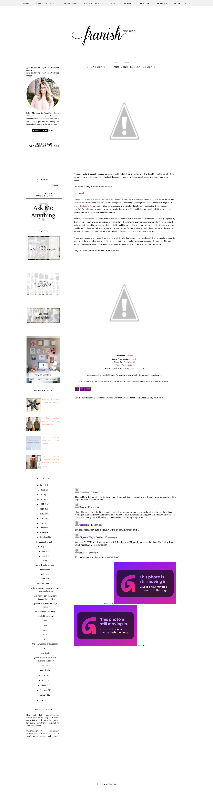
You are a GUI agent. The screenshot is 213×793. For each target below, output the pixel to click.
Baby (114, 3)
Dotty (83, 200)
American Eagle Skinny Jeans (93, 398)
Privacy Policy (183, 3)
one (45, 621)
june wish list (45, 670)
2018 (42, 500)
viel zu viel (45, 579)
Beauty (128, 3)
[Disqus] (125, 445)
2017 (42, 504)
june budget (45, 570)
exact (134, 359)
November (44, 532)
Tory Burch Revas (156, 398)
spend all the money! (45, 616)
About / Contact (46, 3)
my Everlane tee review (88, 219)
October (43, 537)
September (44, 542)
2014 (42, 519)
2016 (42, 509)
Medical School (94, 3)
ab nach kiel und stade (45, 565)
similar (130, 365)
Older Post (141, 645)
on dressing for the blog (45, 612)
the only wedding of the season (45, 644)
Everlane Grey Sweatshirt (124, 398)
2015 (42, 514)
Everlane (145, 177)
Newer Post (109, 603)
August (44, 547)
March (44, 685)
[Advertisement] (40, 751)
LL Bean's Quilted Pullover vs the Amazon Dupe (50, 421)
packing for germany (45, 583)
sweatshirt (152, 225)
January (43, 695)
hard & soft (45, 653)
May (44, 676)
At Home (145, 3)
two (45, 625)
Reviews (162, 3)
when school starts (81, 206)
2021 (42, 485)
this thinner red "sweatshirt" (102, 200)
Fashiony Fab (110, 784)
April (44, 681)
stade (45, 560)
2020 (43, 490)
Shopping (145, 398)
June (44, 556)
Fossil (138, 398)
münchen (45, 574)
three (45, 630)
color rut (45, 666)
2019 (42, 495)
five (45, 639)
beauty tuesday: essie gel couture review (50, 440)
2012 (42, 701)
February (44, 690)
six (45, 648)
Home (26, 3)
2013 (42, 523)
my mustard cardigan (129, 232)
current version (137, 369)
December (44, 528)
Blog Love (70, 3)
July (44, 551)
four (45, 635)
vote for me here (132, 382)
